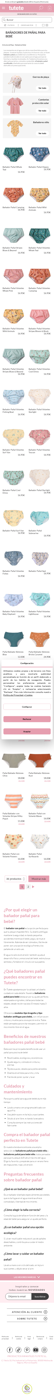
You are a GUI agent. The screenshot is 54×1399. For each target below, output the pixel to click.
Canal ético (51, 1338)
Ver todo (42, 88)
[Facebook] (10, 1350)
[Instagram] (44, 1350)
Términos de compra (40, 1338)
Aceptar (27, 731)
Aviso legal (29, 1338)
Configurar (27, 707)
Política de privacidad (5, 1338)
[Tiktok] (18, 1350)
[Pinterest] (27, 1350)
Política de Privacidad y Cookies (17, 695)
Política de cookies (18, 1338)
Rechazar (27, 719)
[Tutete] (16, 8)
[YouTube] (36, 1350)
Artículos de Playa (8, 45)
